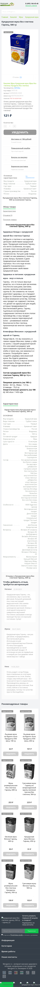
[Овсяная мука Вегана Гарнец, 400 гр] (11, 825)
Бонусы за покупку (19, 157)
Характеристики (9, 211)
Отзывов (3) (7, 215)
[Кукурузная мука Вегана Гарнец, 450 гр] (29, 825)
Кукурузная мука (31, 17)
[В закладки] (35, 77)
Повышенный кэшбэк (20, 148)
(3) (21, 77)
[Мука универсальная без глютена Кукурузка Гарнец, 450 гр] (11, 871)
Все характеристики (30, 176)
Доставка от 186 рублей (21, 139)
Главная (5, 17)
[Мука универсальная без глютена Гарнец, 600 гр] (11, 771)
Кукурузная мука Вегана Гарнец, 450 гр (29, 839)
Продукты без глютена (20, 85)
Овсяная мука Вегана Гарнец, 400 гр (10, 839)
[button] (31, 3)
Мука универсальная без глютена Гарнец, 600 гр (10, 786)
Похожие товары (10, 220)
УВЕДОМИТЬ (20, 132)
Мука (21, 17)
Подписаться (32, 931)
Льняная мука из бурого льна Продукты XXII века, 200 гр (29, 737)
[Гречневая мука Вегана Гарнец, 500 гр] (29, 871)
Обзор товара (9, 207)
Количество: (8, 123)
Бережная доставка (19, 166)
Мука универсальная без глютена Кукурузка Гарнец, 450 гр (10, 888)
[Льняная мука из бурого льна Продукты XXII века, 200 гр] (29, 722)
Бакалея (13, 17)
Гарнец (17, 88)
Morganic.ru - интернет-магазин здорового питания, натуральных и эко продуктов (20, 965)
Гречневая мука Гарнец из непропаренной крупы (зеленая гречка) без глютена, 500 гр (29, 788)
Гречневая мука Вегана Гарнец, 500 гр (29, 885)
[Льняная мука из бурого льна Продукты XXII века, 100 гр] (11, 722)
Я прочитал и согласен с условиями (20, 935)
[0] (30, 984)
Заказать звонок (31, 6)
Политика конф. (16, 935)
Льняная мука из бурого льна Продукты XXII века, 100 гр (10, 737)
